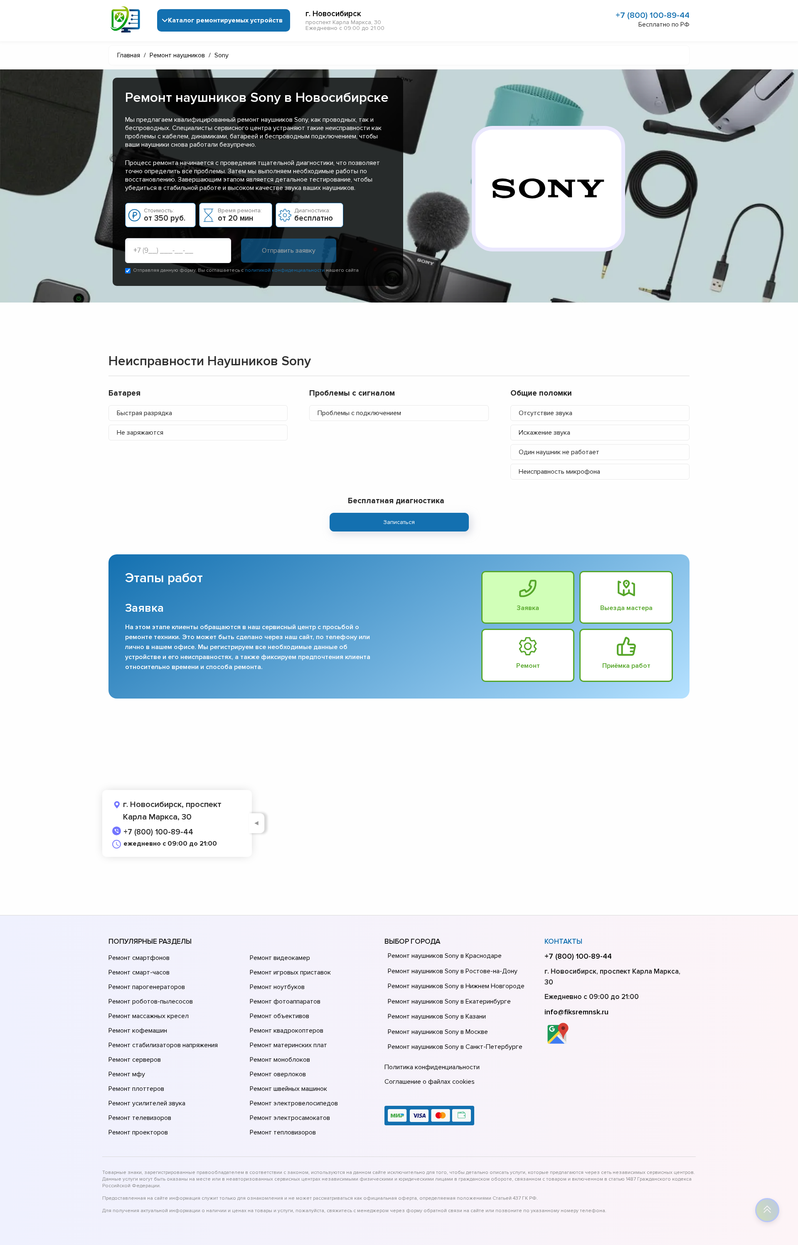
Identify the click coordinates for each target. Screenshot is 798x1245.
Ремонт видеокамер (280, 958)
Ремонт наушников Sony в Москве (438, 1032)
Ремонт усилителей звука (146, 1103)
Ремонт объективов (279, 1016)
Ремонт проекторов (138, 1132)
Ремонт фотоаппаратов (285, 1001)
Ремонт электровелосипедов (294, 1103)
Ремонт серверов (134, 1060)
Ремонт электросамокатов (290, 1118)
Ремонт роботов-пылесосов (150, 1001)
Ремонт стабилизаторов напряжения (163, 1045)
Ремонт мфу (126, 1074)
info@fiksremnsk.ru (576, 1011)
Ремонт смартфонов (139, 958)
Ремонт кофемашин (137, 1030)
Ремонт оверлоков (278, 1074)
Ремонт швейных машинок (288, 1089)
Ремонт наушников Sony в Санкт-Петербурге (455, 1047)
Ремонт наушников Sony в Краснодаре (445, 956)
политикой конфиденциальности (285, 270)
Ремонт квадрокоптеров (286, 1030)
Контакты (563, 941)
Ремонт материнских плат (288, 1045)
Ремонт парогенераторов (146, 987)
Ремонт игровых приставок (290, 972)
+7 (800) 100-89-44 (653, 15)
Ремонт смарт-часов (139, 972)
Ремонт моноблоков (280, 1060)
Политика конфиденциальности (432, 1067)
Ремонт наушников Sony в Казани (437, 1016)
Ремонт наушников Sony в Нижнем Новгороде (456, 986)
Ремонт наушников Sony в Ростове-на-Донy (452, 971)
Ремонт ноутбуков (277, 987)
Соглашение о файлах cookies (429, 1082)
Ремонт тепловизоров (283, 1132)
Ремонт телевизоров (139, 1118)
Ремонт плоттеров (136, 1089)
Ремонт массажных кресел (148, 1016)
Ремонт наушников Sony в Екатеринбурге (449, 1001)
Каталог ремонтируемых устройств (225, 20)
